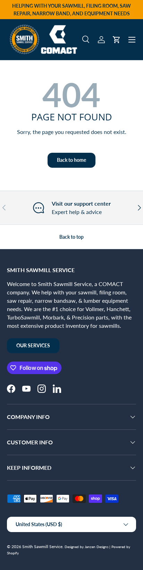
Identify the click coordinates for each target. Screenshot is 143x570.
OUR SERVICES (33, 345)
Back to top (71, 237)
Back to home (71, 160)
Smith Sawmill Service (42, 546)
